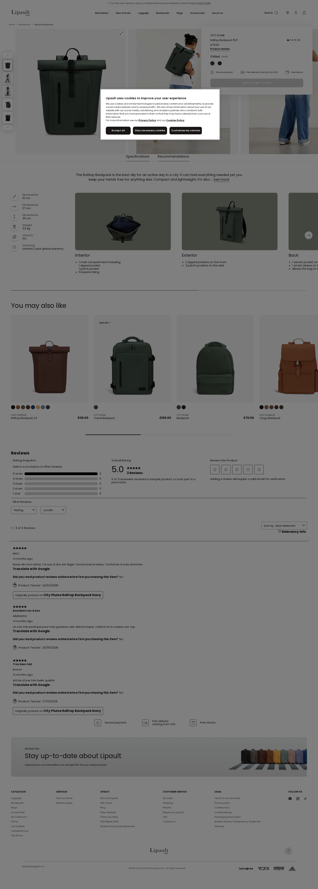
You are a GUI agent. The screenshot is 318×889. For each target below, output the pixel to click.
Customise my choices (185, 130)
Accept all (118, 130)
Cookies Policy (175, 120)
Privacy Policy (147, 120)
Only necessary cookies (150, 130)
